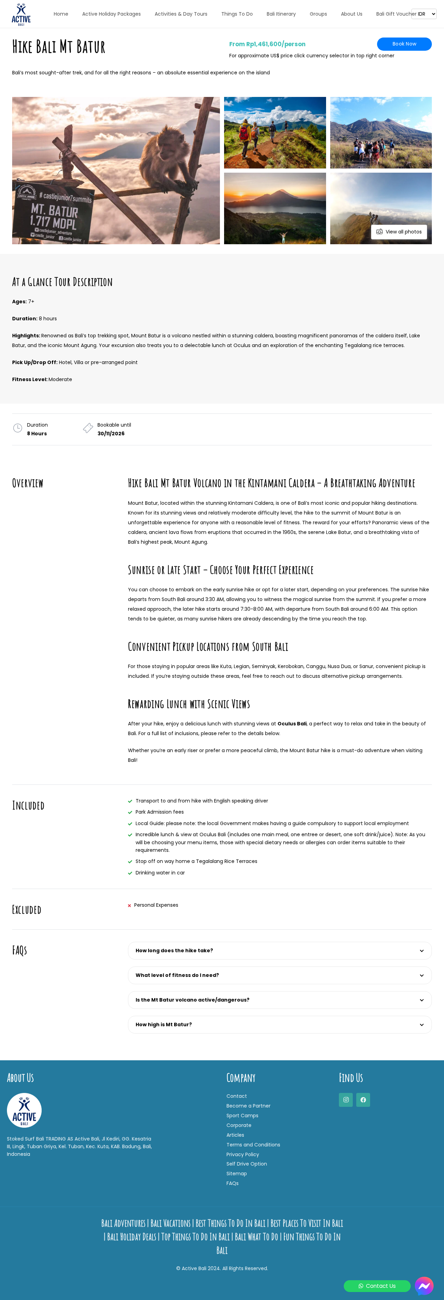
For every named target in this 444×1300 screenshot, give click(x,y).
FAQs (233, 1183)
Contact (237, 1096)
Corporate (239, 1125)
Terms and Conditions (253, 1144)
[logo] (21, 14)
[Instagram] (346, 1100)
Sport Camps (242, 1115)
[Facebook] (363, 1100)
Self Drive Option (247, 1163)
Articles (235, 1135)
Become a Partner (249, 1105)
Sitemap (237, 1173)
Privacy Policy (243, 1154)
